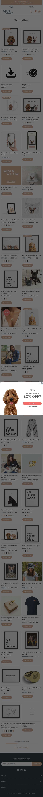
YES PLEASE (32, 403)
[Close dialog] (41, 383)
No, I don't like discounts (32, 406)
